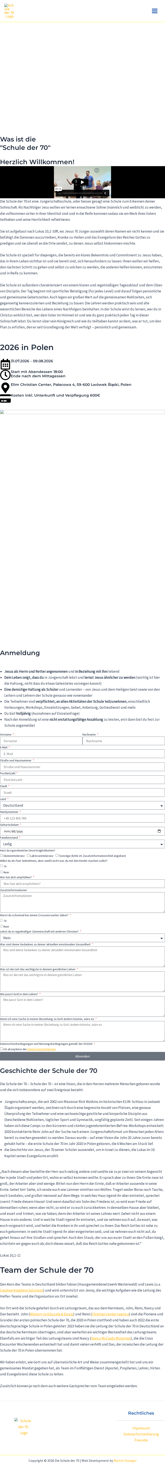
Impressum (141, 1428)
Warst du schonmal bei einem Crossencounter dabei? (34, 915)
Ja (4, 866)
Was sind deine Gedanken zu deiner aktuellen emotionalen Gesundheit (45, 944)
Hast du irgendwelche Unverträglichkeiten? (27, 850)
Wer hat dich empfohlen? (16, 877)
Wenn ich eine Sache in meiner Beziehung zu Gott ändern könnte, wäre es (47, 1019)
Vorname (6, 734)
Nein (6, 872)
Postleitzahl (8, 773)
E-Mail (4, 747)
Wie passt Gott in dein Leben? (19, 994)
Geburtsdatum (9, 825)
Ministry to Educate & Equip (51, 1314)
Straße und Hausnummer (16, 760)
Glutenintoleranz (14, 856)
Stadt (4, 786)
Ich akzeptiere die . (29, 1049)
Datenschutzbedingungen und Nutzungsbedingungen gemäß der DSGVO (46, 1044)
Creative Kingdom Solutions (21, 1290)
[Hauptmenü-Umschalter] (155, 11)
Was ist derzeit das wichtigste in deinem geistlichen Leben (38, 969)
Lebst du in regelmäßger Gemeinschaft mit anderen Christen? (39, 931)
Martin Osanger (125, 1460)
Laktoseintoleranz (41, 856)
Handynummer (9, 812)
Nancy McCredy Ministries (111, 1338)
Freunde (141, 1440)
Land (3, 799)
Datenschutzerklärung (41, 1049)
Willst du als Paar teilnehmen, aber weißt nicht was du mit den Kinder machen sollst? (53, 861)
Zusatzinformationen (13, 890)
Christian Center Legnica (110, 1314)
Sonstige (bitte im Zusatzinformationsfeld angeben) (92, 856)
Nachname (89, 734)
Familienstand (9, 837)
